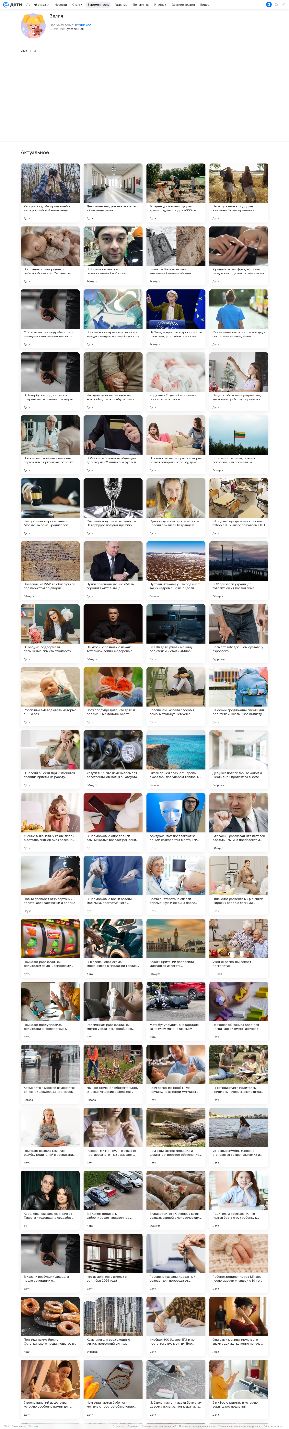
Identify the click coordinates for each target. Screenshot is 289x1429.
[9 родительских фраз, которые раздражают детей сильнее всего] (238, 255)
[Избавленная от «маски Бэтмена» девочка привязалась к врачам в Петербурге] (175, 1389)
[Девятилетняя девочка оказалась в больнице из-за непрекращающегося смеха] (113, 193)
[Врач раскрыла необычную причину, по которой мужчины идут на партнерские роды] (175, 1074)
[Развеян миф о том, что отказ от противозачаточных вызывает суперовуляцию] (113, 1137)
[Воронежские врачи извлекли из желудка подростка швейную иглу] (113, 318)
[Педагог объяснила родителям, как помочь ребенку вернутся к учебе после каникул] (238, 381)
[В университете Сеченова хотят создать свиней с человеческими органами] (175, 1200)
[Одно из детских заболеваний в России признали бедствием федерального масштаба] (175, 507)
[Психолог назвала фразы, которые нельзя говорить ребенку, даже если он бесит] (175, 444)
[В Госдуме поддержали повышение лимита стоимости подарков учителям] (50, 633)
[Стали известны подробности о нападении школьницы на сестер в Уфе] (50, 318)
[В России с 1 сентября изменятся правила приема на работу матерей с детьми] (50, 759)
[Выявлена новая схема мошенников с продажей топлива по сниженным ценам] (113, 948)
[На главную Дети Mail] (15, 4)
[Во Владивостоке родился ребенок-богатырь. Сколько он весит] (50, 255)
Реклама (34, 1426)
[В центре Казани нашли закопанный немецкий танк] (175, 255)
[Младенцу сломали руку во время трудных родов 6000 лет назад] (175, 193)
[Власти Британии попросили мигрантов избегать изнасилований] (175, 948)
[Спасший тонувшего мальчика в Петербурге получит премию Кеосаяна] (113, 507)
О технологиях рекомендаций (159, 1426)
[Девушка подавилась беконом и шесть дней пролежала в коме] (238, 759)
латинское (83, 25)
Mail (6, 1426)
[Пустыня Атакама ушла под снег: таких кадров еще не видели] (175, 570)
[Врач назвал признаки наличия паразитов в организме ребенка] (50, 444)
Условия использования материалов (239, 1426)
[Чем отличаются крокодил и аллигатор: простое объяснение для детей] (175, 1137)
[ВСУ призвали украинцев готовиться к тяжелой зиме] (238, 570)
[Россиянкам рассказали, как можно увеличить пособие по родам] (113, 1011)
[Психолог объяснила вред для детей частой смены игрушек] (238, 1011)
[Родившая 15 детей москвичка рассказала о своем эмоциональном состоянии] (175, 381)
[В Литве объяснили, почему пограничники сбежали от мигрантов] (238, 444)
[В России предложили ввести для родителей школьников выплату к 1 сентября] (238, 696)
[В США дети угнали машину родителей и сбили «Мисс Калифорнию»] (175, 633)
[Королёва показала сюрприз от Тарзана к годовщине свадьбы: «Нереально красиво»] (50, 1200)
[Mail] (6, 4)
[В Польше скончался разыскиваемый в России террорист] (113, 255)
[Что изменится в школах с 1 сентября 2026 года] (113, 1263)
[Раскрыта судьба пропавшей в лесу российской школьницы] (50, 193)
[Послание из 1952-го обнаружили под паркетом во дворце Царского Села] (50, 570)
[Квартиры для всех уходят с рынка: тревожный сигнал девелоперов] (113, 1326)
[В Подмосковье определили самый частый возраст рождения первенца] (113, 822)
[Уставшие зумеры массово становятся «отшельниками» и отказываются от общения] (238, 1137)
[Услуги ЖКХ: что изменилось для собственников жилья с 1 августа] (113, 759)
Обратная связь (273, 1426)
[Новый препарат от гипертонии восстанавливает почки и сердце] (50, 885)
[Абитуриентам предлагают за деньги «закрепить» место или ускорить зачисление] (175, 822)
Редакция (133, 1426)
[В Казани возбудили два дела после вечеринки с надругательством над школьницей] (50, 1263)
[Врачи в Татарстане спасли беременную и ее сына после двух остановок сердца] (175, 885)
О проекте (118, 1426)
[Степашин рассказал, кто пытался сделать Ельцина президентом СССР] (238, 822)
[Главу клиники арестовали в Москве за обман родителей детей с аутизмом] (50, 507)
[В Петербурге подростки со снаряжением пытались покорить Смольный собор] (50, 381)
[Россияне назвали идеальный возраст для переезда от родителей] (175, 1263)
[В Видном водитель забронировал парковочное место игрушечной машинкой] (113, 1200)
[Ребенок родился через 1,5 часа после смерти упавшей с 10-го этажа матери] (238, 1263)
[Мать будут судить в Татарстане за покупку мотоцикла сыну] (175, 1011)
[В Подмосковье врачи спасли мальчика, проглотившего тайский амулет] (113, 885)
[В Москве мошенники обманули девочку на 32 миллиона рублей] (113, 444)
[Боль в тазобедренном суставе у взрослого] (238, 633)
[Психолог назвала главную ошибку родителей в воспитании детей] (50, 1137)
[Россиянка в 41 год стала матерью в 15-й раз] (50, 696)
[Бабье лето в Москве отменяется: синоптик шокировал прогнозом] (50, 1074)
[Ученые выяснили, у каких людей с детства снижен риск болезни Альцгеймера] (50, 822)
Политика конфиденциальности (197, 1426)
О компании (18, 1426)
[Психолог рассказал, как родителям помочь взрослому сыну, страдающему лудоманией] (50, 948)
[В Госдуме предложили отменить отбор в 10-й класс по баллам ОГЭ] (238, 507)
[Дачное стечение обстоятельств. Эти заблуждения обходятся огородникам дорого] (113, 1074)
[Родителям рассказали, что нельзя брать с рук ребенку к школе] (238, 1200)
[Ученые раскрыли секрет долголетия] (238, 948)
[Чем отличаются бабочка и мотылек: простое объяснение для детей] (113, 1389)
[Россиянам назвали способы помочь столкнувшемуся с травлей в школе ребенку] (175, 696)
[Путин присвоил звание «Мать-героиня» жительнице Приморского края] (113, 570)
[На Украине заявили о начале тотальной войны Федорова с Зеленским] (113, 633)
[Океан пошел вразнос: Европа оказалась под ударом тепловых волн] (175, 759)
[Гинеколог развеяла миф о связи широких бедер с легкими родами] (238, 885)
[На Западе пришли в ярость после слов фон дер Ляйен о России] (175, 318)
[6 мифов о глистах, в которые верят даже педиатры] (238, 1389)
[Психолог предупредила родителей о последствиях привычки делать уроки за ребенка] (50, 1011)
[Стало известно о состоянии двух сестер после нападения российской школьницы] (238, 318)
